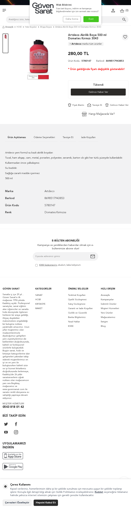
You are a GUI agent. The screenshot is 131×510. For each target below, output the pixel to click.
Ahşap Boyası (46, 27)
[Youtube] (6, 432)
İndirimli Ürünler (108, 304)
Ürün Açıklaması (17, 137)
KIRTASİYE (40, 304)
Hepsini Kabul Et (46, 502)
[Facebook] (16, 424)
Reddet (99, 492)
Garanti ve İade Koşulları (80, 308)
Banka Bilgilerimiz (77, 317)
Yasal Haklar (74, 322)
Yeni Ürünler (107, 313)
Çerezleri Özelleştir (17, 502)
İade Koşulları (88, 137)
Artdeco (86, 44)
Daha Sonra (72, 19)
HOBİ (19, 27)
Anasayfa (9, 27)
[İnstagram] (16, 432)
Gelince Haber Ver (98, 92)
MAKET (38, 308)
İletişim (104, 322)
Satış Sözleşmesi (76, 304)
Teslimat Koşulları (76, 295)
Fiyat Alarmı (77, 105)
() (126, 10)
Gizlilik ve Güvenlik (77, 313)
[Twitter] (6, 424)
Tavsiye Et (96, 105)
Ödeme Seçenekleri (44, 137)
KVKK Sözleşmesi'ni (48, 265)
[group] (38, 58)
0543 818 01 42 (13, 407)
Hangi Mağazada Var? (102, 114)
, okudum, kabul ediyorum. (60, 265)
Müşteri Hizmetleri (110, 308)
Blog (103, 326)
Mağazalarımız (108, 317)
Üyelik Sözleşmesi (77, 300)
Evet (91, 19)
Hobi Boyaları (31, 27)
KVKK (71, 326)
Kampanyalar (107, 300)
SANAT (38, 295)
